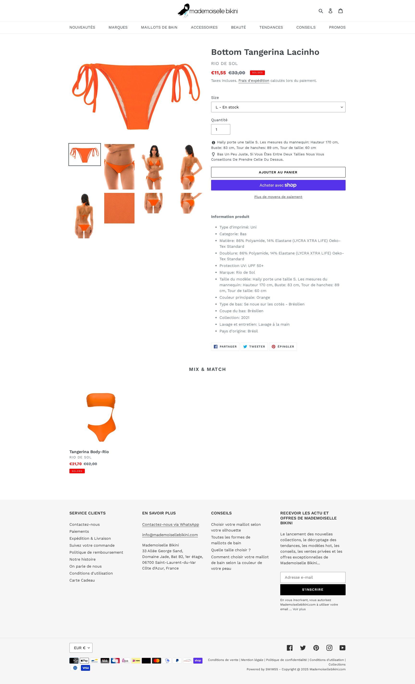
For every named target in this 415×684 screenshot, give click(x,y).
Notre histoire (82, 559)
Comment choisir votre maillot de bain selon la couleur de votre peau (240, 563)
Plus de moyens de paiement (278, 197)
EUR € (79, 648)
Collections (337, 664)
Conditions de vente (223, 660)
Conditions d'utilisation (91, 573)
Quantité (219, 120)
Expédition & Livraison (90, 538)
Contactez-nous (84, 524)
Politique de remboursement (96, 552)
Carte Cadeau (82, 580)
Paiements (79, 531)
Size (215, 97)
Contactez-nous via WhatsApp (170, 524)
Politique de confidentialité (286, 660)
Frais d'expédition (253, 80)
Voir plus (299, 609)
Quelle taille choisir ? (231, 550)
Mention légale (252, 660)
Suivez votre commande (92, 545)
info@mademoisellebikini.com (170, 534)
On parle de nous (85, 566)
